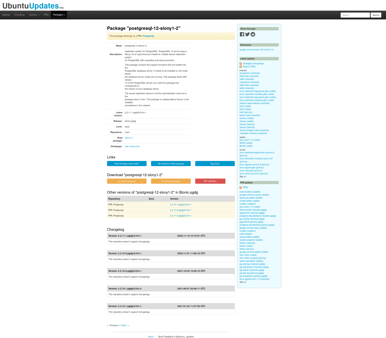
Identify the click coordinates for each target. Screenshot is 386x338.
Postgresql (148, 35)
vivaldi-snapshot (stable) (251, 239)
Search (376, 15)
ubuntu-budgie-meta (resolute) (254, 130)
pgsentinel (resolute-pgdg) (252, 212)
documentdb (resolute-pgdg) (253, 209)
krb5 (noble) (245, 106)
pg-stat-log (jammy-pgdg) (252, 272)
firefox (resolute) (247, 242)
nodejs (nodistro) (248, 203)
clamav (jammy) (247, 124)
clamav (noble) (247, 118)
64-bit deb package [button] (171, 181)
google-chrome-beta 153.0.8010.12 (257, 49)
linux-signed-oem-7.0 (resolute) (255, 278)
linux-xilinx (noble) (248, 254)
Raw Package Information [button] (127, 163)
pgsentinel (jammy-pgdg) (251, 221)
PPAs (46, 14)
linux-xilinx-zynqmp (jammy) (253, 257)
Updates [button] (33, 14)
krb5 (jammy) (246, 112)
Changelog (19, 14)
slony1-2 (129, 137)
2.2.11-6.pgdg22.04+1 (180, 215)
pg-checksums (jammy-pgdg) (253, 275)
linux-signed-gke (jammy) (252, 167)
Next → (125, 325)
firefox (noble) (246, 245)
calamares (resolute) (249, 81)
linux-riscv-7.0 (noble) (250, 139)
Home (6, 15)
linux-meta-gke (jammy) (251, 170)
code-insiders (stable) (250, 191)
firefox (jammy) (247, 248)
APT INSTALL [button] (210, 181)
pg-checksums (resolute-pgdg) (254, 266)
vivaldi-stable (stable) (250, 200)
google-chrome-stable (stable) (254, 251)
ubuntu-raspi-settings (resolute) (255, 103)
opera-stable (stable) (249, 236)
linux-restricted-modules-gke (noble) (257, 94)
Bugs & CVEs (249, 66)
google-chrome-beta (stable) (253, 227)
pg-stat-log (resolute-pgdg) (252, 263)
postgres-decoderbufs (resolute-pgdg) (258, 215)
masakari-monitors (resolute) (253, 133)
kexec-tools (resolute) (250, 115)
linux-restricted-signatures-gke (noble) (258, 91)
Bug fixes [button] (215, 163)
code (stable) (246, 233)
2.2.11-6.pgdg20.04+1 (180, 209)
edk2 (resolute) (247, 78)
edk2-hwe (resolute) (249, 75)
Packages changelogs (253, 63)
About (151, 336)
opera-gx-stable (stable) (251, 197)
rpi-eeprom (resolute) (250, 72)
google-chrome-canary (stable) (254, 194)
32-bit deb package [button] (127, 181)
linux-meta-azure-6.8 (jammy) (254, 173)
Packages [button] (58, 14)
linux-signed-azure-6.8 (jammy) (254, 164)
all (245, 176)
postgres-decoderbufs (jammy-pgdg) (257, 224)
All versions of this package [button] (171, 163)
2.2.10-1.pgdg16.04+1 (180, 204)
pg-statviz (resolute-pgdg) (252, 269)
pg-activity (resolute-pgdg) (252, 218)
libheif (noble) (246, 142)
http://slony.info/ (132, 146)
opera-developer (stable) (251, 260)
